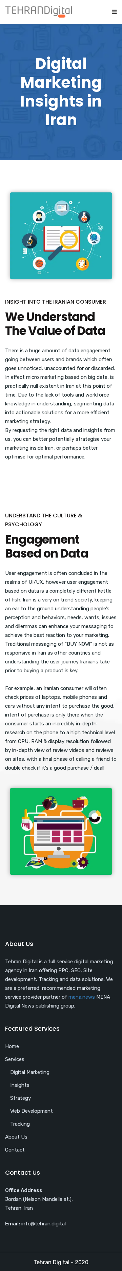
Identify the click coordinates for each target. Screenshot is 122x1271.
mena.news (81, 997)
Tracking (20, 1124)
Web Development (31, 1111)
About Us (16, 1137)
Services (14, 1059)
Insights (19, 1085)
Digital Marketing (29, 1072)
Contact (15, 1150)
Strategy (20, 1098)
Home (12, 1046)
